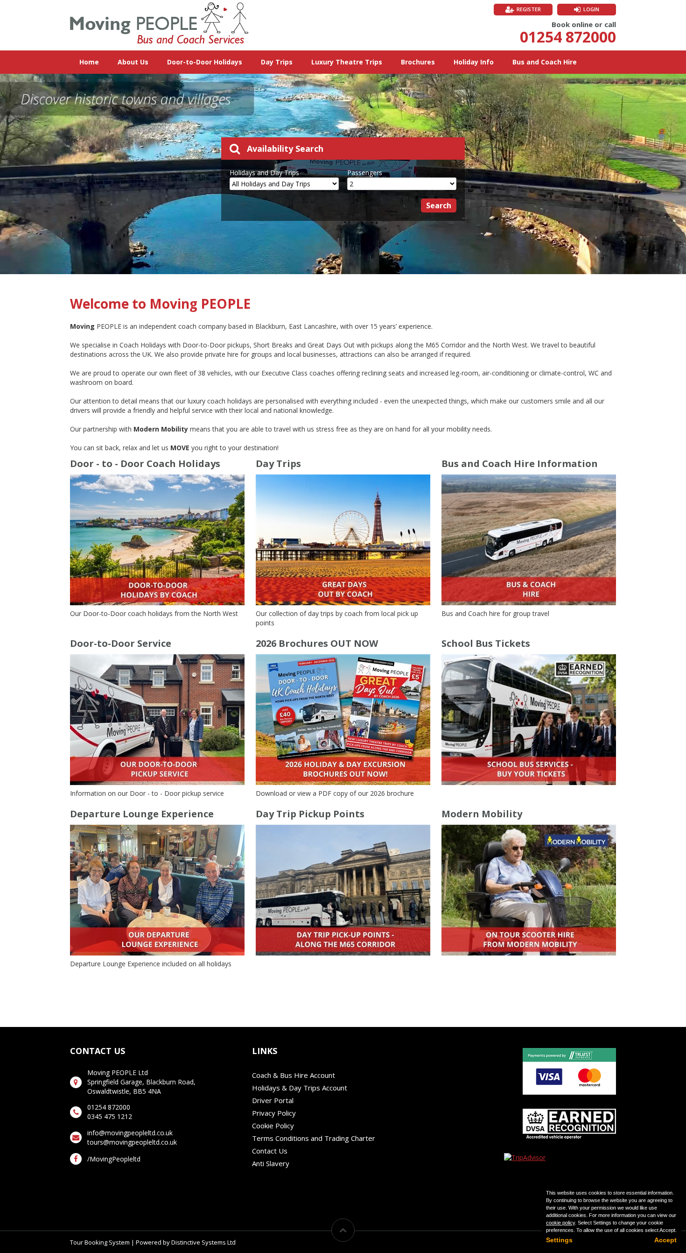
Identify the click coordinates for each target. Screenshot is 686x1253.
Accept (665, 1240)
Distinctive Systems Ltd (203, 1242)
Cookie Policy (273, 1125)
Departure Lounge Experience (142, 813)
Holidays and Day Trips (264, 172)
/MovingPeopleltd (113, 1158)
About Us (133, 61)
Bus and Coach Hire (544, 61)
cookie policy (560, 1222)
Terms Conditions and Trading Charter (313, 1138)
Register (529, 9)
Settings (559, 1240)
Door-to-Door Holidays (204, 61)
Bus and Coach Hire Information (519, 463)
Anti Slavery (270, 1163)
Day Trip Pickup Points (310, 813)
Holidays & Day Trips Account (299, 1087)
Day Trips (277, 61)
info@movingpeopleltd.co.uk (130, 1132)
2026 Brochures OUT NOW (317, 643)
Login (591, 9)
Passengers (364, 172)
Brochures (418, 61)
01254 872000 (568, 37)
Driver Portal (273, 1100)
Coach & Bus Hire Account (293, 1075)
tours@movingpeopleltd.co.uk (132, 1142)
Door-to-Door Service (120, 643)
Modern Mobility (481, 813)
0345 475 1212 (109, 1116)
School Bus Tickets (485, 643)
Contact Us (269, 1150)
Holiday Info (474, 61)
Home (89, 61)
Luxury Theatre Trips (346, 61)
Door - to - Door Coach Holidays (145, 463)
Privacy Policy (274, 1113)
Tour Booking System (100, 1242)
